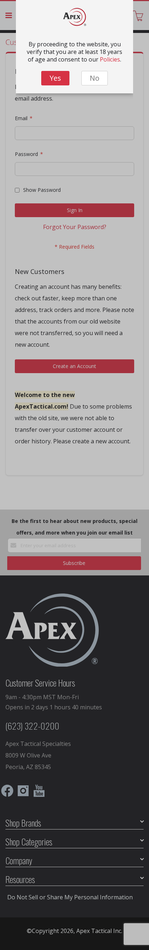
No (94, 78)
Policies (110, 59)
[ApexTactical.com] (75, 19)
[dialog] (74, 475)
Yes (55, 78)
